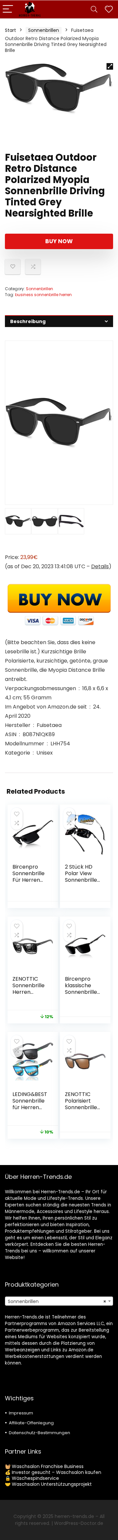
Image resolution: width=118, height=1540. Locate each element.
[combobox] (59, 1301)
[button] (110, 66)
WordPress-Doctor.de (78, 1523)
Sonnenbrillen (43, 30)
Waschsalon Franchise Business (48, 1466)
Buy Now (59, 241)
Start (10, 30)
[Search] (94, 9)
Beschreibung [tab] (28, 321)
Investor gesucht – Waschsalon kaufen (56, 1472)
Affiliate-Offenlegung (31, 1423)
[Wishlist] (109, 9)
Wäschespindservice (35, 1478)
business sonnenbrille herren (43, 294)
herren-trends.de (74, 1516)
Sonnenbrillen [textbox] (57, 1301)
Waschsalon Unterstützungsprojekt (52, 1484)
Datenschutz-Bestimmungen (39, 1433)
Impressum (21, 1413)
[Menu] (8, 9)
